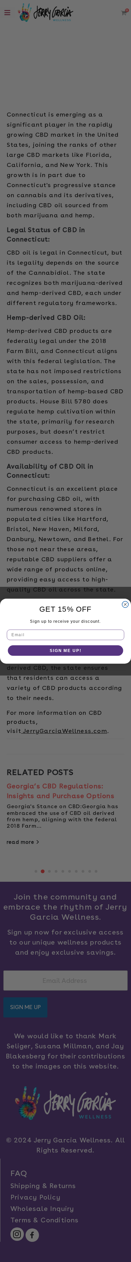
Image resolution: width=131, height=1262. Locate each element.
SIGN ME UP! (65, 650)
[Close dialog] (125, 604)
